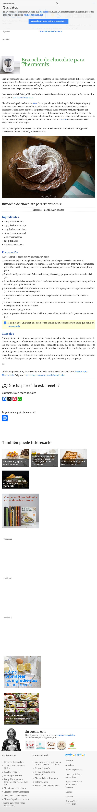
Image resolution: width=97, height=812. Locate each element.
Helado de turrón (42, 768)
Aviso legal (70, 765)
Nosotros (69, 760)
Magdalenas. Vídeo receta (15, 796)
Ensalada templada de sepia (47, 786)
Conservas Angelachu (61, 745)
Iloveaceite (30, 745)
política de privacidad (33, 15)
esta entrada (14, 326)
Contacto (69, 796)
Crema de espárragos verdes (16, 792)
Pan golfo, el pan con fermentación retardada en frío (16, 782)
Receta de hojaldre (12, 772)
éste (35, 103)
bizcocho (30, 375)
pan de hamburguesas (23, 97)
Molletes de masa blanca (15, 788)
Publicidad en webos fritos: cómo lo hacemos (74, 784)
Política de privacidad (74, 770)
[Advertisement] (48, 46)
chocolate (40, 375)
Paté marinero (41, 782)
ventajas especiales (65, 735)
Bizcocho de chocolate (51, 31)
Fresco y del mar (40, 745)
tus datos (44, 12)
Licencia (69, 792)
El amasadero (51, 745)
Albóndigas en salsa (13, 776)
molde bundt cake (56, 375)
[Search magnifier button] (56, 3)
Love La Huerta (72, 745)
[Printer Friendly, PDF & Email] (5, 420)
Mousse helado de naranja (46, 778)
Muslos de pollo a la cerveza (16, 799)
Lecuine (63, 119)
